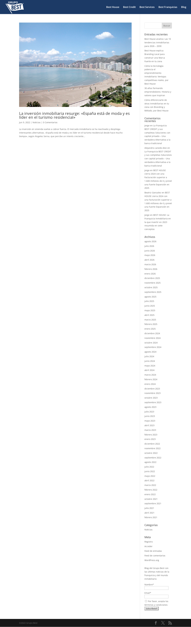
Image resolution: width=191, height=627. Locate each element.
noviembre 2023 (152, 393)
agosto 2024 (150, 351)
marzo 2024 (150, 374)
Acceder (148, 546)
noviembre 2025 (152, 282)
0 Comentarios (50, 122)
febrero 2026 (150, 269)
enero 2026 (150, 273)
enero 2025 (150, 328)
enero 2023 (150, 439)
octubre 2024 (151, 342)
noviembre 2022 (152, 448)
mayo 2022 (149, 476)
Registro (148, 541)
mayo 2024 (149, 365)
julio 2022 (149, 466)
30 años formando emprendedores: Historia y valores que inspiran (157, 92)
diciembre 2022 (152, 443)
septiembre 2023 (152, 402)
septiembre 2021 (152, 503)
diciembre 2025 (152, 278)
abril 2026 (149, 259)
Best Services (147, 7)
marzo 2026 (150, 264)
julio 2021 (149, 508)
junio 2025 (149, 305)
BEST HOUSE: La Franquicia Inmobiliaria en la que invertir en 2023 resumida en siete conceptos (157, 222)
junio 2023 (149, 416)
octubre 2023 (151, 397)
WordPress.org (151, 560)
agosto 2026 (150, 241)
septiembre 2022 (152, 457)
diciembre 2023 (152, 388)
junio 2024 (149, 361)
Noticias (37, 122)
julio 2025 (149, 301)
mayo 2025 (149, 310)
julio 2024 (149, 356)
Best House (112, 7)
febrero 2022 (150, 489)
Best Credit (129, 7)
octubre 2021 (151, 499)
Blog (183, 7)
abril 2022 (149, 480)
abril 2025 (149, 315)
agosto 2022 (150, 462)
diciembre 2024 (152, 333)
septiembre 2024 (152, 347)
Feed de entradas (153, 551)
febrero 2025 (150, 324)
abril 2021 (149, 512)
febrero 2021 (150, 517)
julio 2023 (149, 411)
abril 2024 (149, 370)
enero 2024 (150, 384)
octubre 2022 (151, 453)
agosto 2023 (150, 407)
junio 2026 (149, 250)
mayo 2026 (149, 255)
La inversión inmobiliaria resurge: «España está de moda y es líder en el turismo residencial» (74, 115)
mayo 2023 (149, 420)
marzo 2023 (150, 430)
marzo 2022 (150, 485)
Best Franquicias (167, 7)
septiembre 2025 (152, 292)
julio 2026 (149, 246)
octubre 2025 (151, 287)
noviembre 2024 (152, 338)
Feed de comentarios (154, 555)
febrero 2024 (150, 379)
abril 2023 (149, 425)
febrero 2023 (150, 434)
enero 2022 (150, 494)
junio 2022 (149, 471)
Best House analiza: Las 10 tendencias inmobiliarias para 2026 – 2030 (157, 42)
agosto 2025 (150, 296)
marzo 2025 (150, 319)
